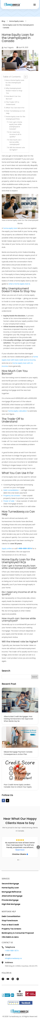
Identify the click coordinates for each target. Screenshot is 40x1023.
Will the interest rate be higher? (17, 149)
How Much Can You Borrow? (13, 97)
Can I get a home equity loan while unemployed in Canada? (15, 125)
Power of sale (8, 501)
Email (7, 955)
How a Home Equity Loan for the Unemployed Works (15, 82)
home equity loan (10, 228)
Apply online (7, 548)
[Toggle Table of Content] (24, 77)
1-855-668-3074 (12, 950)
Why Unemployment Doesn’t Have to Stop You (14, 90)
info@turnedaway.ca (13, 958)
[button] (1, 847)
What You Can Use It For (15, 108)
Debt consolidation (11, 490)
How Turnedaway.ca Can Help (15, 112)
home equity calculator (17, 411)
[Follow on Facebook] (3, 800)
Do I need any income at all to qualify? (15, 134)
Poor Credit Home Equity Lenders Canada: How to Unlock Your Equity (18, 785)
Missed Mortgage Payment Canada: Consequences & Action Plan (18, 753)
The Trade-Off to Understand (12, 103)
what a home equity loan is (19, 284)
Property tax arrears (11, 495)
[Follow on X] (7, 800)
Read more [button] (19, 850)
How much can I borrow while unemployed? (15, 142)
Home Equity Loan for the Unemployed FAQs (15, 118)
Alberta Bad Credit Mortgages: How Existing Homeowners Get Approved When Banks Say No (18, 718)
